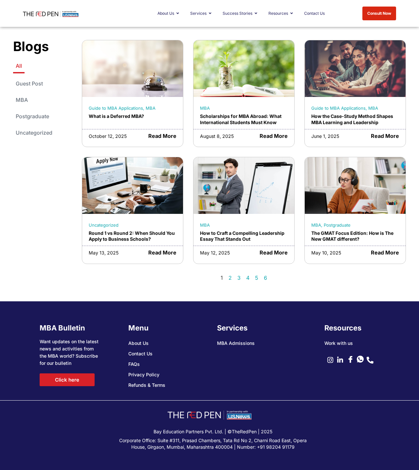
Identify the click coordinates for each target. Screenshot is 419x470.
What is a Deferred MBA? (116, 116)
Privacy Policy (143, 374)
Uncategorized (34, 132)
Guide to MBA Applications (116, 108)
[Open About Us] (178, 13)
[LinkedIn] (342, 360)
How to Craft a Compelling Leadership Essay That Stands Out (242, 236)
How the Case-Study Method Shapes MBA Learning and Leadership (352, 119)
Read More (162, 136)
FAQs (134, 364)
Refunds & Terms (146, 385)
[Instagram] (332, 360)
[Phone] (371, 360)
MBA (22, 100)
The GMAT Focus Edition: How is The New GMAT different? (352, 236)
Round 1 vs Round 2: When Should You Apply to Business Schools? (132, 236)
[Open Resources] (292, 13)
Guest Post (29, 83)
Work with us (338, 343)
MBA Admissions (236, 343)
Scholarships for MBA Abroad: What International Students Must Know (241, 119)
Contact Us (140, 353)
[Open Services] (210, 13)
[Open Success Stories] (256, 13)
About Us (138, 343)
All (19, 66)
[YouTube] (352, 360)
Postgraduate (32, 116)
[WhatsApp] (362, 360)
